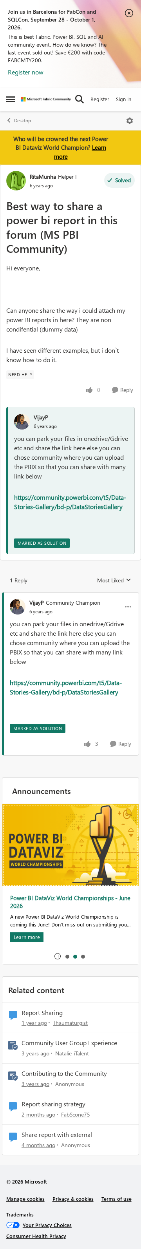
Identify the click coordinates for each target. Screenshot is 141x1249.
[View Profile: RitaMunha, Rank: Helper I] (16, 180)
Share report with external (57, 1134)
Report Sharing (42, 1013)
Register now (25, 72)
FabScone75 (75, 1114)
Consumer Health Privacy (36, 1236)
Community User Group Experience (69, 1043)
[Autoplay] (57, 956)
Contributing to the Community (64, 1073)
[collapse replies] (70, 596)
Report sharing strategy (53, 1104)
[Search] (79, 99)
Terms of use (116, 1198)
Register (99, 99)
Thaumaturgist (70, 1022)
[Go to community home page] (46, 99)
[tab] (67, 956)
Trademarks (20, 1214)
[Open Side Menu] (10, 99)
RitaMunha (43, 176)
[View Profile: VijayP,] (22, 422)
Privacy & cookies (73, 1198)
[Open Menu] (129, 120)
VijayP (41, 417)
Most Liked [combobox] (114, 580)
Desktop (22, 120)
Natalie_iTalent (72, 1053)
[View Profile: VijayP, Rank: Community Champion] (17, 607)
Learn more (27, 937)
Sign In (123, 99)
